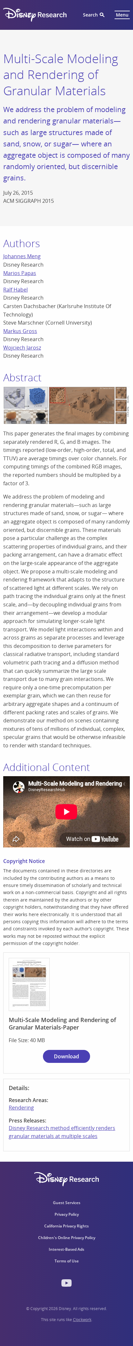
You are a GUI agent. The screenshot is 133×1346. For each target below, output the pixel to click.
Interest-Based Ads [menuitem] (66, 1249)
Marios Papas (19, 273)
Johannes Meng (22, 256)
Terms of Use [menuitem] (67, 1261)
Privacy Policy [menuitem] (67, 1214)
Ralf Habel (15, 289)
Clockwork (82, 1319)
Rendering (21, 1107)
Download (66, 1056)
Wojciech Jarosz (22, 347)
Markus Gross (20, 331)
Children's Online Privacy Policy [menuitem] (66, 1237)
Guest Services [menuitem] (66, 1202)
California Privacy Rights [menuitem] (66, 1226)
